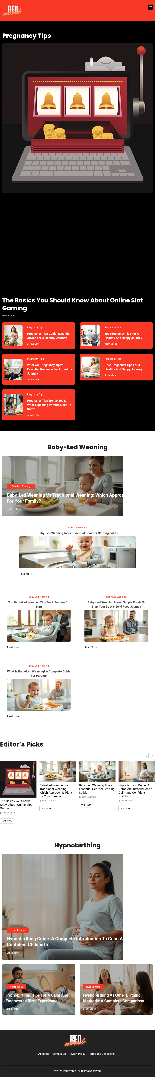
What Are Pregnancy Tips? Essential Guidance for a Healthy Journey (49, 369)
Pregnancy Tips (35, 327)
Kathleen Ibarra (49, 800)
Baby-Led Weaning (21, 486)
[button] (150, 7)
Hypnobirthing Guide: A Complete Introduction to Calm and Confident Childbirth (135, 790)
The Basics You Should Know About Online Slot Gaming (72, 304)
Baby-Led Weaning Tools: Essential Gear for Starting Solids (78, 533)
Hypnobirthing (18, 930)
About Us (43, 1053)
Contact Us (59, 1053)
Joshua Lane (8, 812)
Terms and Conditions (101, 1053)
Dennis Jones (127, 800)
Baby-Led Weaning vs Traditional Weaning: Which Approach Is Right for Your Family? (56, 790)
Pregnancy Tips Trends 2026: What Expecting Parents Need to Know (49, 405)
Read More (7, 821)
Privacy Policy (77, 1053)
